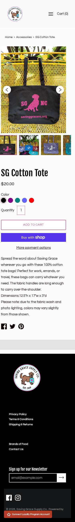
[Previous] (7, 90)
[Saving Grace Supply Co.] (4, 327)
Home (9, 37)
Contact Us (16, 449)
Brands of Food (18, 444)
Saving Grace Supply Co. (31, 509)
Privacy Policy (18, 414)
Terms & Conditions (21, 419)
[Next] (60, 90)
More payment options (33, 248)
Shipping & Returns (21, 424)
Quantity (7, 210)
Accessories (24, 37)
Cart (62, 14)
